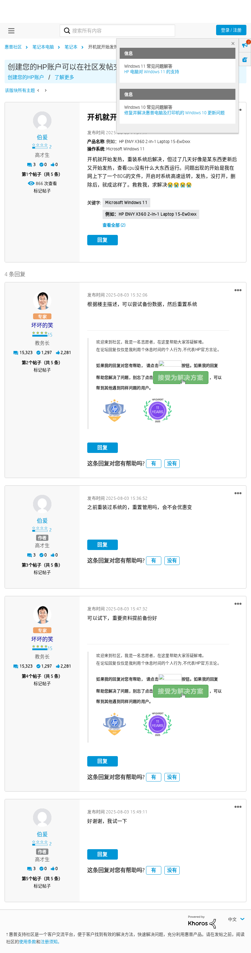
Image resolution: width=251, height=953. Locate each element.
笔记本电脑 (43, 47)
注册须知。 (51, 941)
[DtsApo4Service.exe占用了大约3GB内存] (45, 90)
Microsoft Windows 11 (126, 202)
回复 (102, 240)
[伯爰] (42, 120)
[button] (238, 290)
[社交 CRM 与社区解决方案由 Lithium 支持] (202, 922)
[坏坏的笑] (42, 301)
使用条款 (27, 941)
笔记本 (71, 47)
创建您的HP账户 (26, 77)
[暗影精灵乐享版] (38, 90)
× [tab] (232, 43)
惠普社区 (13, 47)
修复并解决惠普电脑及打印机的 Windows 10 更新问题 (174, 112)
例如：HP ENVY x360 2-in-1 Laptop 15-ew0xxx (150, 214)
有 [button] (153, 463)
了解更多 (64, 77)
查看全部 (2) (114, 225)
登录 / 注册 (231, 30)
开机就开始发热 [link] (103, 47)
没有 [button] (172, 463)
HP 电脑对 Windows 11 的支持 (151, 71)
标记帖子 (42, 191)
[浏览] (10, 30)
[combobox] (117, 30)
